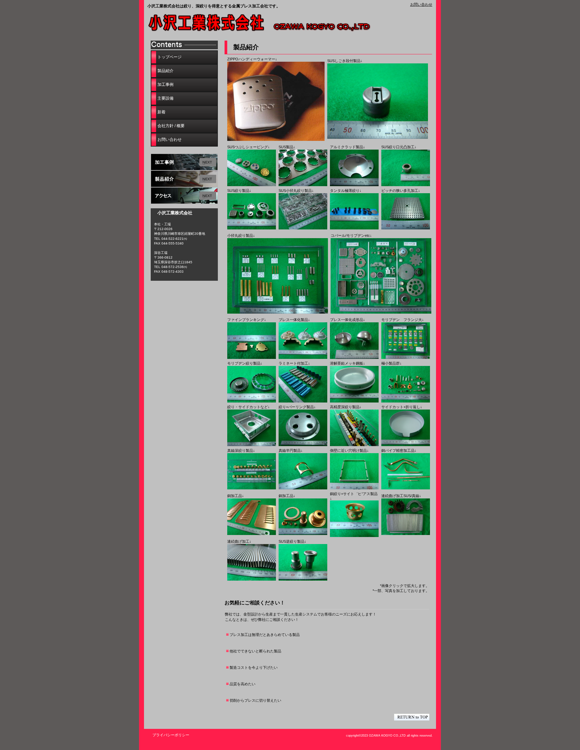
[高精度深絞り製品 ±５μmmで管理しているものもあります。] (354, 445)
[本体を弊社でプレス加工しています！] (276, 140)
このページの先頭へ (411, 717)
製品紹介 (184, 178)
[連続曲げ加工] (251, 579)
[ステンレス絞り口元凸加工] (405, 185)
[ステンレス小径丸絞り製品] (303, 228)
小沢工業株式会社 (264, 24)
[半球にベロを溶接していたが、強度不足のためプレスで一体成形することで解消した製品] (354, 358)
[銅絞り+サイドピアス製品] (354, 536)
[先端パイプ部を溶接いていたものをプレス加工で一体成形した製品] (303, 358)
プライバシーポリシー (170, 735)
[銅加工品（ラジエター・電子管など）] (251, 534)
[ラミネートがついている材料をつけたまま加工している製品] (303, 401)
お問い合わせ (421, 4)
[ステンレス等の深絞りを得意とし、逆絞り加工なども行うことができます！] (303, 579)
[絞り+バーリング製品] (303, 445)
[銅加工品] (303, 534)
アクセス (184, 195)
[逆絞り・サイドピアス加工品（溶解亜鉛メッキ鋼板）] (354, 401)
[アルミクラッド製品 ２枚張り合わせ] (354, 185)
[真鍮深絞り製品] (251, 488)
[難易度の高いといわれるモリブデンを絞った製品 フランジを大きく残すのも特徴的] (405, 358)
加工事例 (184, 162)
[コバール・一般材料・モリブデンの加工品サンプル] (381, 312)
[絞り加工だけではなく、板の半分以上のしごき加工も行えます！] (377, 138)
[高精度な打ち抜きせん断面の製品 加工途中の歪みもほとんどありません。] (251, 358)
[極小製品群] (405, 401)
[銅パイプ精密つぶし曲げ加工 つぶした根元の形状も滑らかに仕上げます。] (405, 488)
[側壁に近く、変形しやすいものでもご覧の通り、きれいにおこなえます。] (354, 488)
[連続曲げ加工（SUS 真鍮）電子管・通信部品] (405, 534)
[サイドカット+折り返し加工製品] (405, 445)
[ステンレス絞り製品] (251, 228)
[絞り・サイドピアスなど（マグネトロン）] (251, 445)
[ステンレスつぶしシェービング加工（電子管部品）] (251, 185)
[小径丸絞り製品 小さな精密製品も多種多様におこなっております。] (277, 312)
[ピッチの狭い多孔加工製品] (405, 228)
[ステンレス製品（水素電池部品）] (303, 185)
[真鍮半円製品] (303, 488)
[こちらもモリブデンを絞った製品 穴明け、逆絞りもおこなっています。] (251, 401)
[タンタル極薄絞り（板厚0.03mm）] (354, 228)
